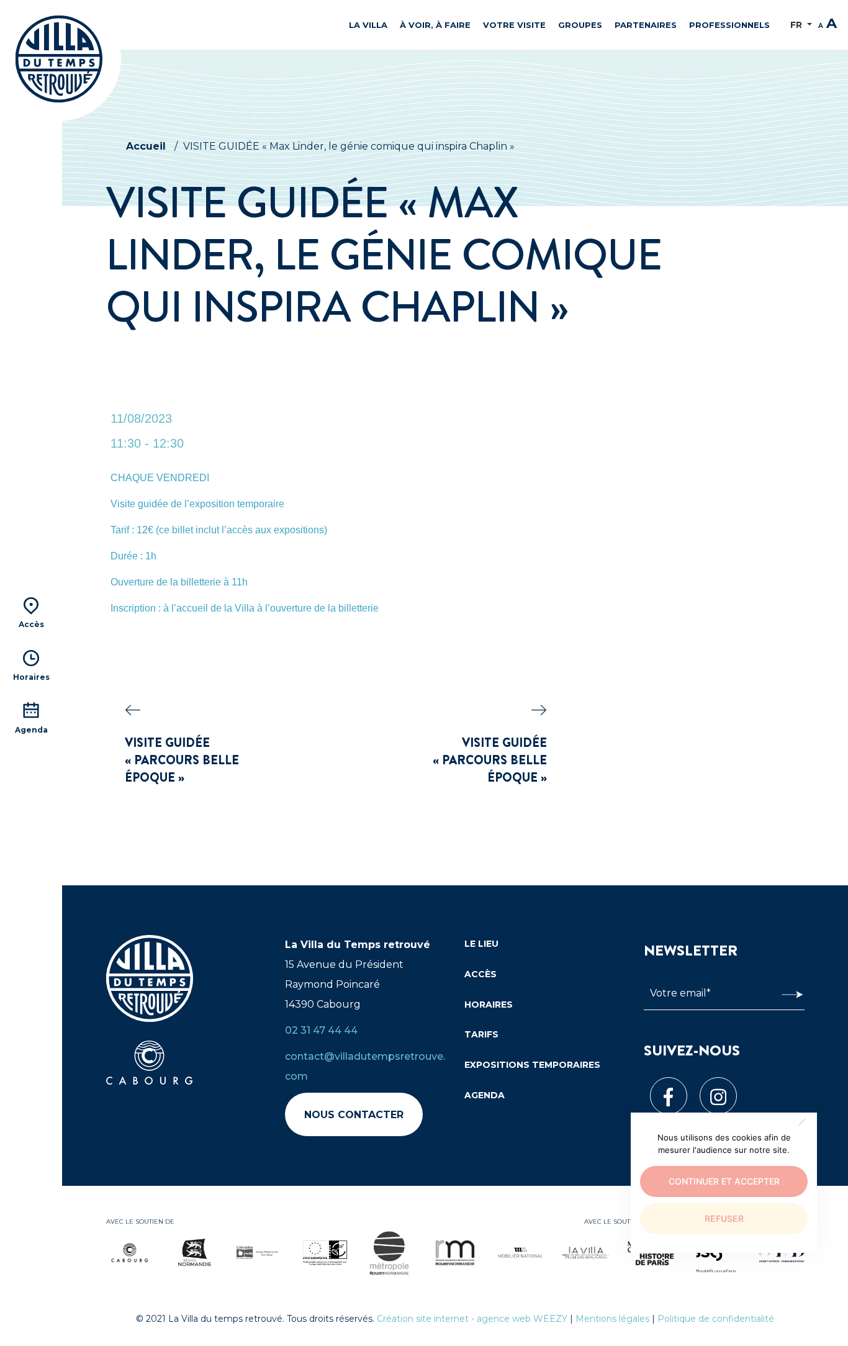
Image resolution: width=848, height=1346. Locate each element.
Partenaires (646, 25)
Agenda (484, 1095)
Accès (480, 974)
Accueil (146, 146)
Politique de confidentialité (715, 1318)
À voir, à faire (435, 25)
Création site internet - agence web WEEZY (472, 1318)
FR (797, 24)
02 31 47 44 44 (321, 1030)
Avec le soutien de (140, 1221)
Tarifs (481, 1034)
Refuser (724, 1218)
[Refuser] (801, 1122)
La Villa (368, 25)
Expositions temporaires (532, 1064)
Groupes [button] (580, 25)
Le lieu (481, 943)
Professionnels (729, 25)
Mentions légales (612, 1318)
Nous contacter (354, 1115)
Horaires (488, 1004)
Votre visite (514, 25)
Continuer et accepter (724, 1181)
